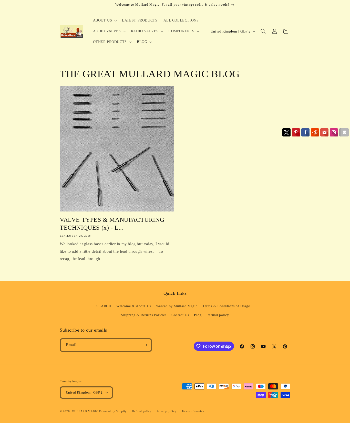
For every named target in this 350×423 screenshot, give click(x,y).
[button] (104, 20)
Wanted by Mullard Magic (177, 306)
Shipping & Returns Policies (143, 315)
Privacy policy (167, 411)
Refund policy (218, 315)
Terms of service (193, 411)
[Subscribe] (145, 345)
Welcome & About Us (133, 306)
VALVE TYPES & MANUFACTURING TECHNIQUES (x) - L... (112, 223)
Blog (197, 315)
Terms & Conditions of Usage (226, 306)
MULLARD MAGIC (85, 411)
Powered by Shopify (113, 411)
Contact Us (180, 315)
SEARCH (103, 306)
